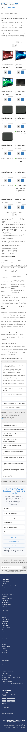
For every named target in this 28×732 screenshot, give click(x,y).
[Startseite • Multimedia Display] (11, 4)
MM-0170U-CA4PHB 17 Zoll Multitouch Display (20, 118)
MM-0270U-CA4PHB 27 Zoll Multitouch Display (20, 144)
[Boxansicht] (18, 42)
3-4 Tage (22, 201)
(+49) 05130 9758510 (12, 352)
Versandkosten (10, 68)
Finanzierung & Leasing (9, 532)
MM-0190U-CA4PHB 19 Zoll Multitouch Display (7, 144)
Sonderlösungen (8, 536)
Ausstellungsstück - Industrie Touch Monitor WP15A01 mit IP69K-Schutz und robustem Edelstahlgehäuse (20, 198)
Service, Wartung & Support (10, 541)
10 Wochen (22, 66)
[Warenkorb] (8, 7)
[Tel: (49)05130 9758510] (10, 7)
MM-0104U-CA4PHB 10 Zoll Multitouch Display (20, 90)
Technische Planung (8, 546)
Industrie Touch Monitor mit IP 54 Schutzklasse (7, 90)
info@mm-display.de (23, 352)
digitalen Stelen (8, 346)
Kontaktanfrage (13, 560)
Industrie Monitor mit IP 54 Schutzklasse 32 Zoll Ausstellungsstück (7, 63)
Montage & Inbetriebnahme (10, 527)
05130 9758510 (13, 551)
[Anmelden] (5, 7)
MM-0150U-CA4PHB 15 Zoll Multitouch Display (7, 118)
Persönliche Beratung (9, 523)
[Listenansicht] (21, 42)
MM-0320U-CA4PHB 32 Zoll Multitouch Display (7, 172)
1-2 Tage (8, 66)
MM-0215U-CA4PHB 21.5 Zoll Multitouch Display (20, 172)
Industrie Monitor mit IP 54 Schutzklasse (20, 63)
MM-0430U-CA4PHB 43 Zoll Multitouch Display (7, 198)
